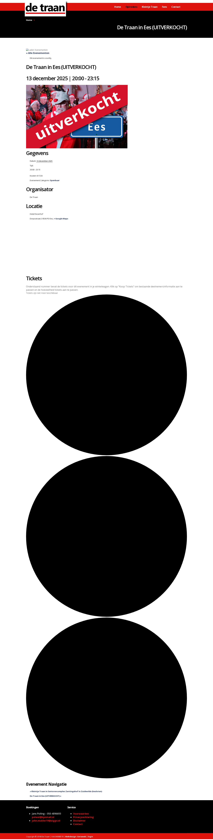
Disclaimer (79, 820)
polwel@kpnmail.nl (43, 817)
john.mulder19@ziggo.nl (46, 820)
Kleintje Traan (149, 6)
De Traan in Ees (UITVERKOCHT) (45, 796)
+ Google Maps (61, 218)
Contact (175, 6)
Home (117, 6)
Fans (164, 6)
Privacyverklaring (83, 817)
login (90, 836)
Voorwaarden (81, 813)
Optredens (131, 6)
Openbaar (55, 180)
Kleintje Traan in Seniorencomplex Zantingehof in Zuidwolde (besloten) (66, 791)
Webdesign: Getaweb (75, 836)
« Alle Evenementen (37, 53)
